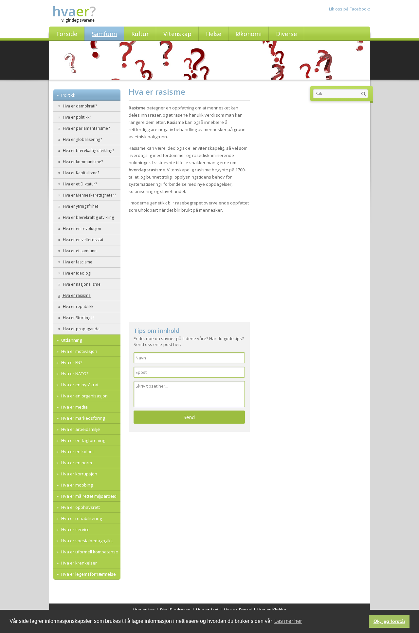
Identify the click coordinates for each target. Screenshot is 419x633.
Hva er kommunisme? (82, 161)
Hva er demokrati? (79, 106)
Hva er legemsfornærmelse (88, 574)
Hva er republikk (77, 306)
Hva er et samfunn (79, 251)
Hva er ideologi (76, 273)
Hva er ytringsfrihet (80, 206)
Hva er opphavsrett (80, 507)
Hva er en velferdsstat (82, 239)
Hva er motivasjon (78, 351)
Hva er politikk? (76, 117)
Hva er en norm (76, 463)
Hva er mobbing (76, 485)
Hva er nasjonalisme (81, 284)
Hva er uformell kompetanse (89, 552)
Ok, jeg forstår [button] (389, 621)
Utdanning (71, 340)
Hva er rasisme (76, 295)
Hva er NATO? (74, 373)
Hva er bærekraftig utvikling (88, 217)
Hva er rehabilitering (81, 518)
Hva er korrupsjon (78, 474)
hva (74, 11)
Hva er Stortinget (78, 317)
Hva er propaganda (81, 329)
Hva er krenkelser (78, 563)
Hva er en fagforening (82, 440)
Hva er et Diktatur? (79, 184)
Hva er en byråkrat (79, 385)
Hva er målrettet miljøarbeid (88, 496)
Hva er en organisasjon (84, 396)
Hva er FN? (71, 362)
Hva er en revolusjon (81, 228)
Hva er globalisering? (82, 139)
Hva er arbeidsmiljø (80, 429)
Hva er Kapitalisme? (80, 173)
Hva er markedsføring (82, 418)
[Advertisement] (189, 266)
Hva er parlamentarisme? (86, 128)
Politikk (67, 95)
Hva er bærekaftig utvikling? (88, 150)
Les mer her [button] (288, 621)
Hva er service (75, 529)
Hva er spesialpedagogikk (86, 541)
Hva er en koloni (77, 451)
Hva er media (74, 407)
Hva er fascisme (77, 262)
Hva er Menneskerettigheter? (89, 195)
